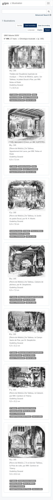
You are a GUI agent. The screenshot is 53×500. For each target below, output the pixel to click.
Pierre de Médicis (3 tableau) (19, 233)
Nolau (34, 94)
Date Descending (44, 25)
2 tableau (13, 166)
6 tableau (13, 408)
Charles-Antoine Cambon (27, 408)
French (47, 30)
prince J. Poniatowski (30, 97)
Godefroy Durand (24, 94)
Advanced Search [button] (42, 15)
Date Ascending (30, 25)
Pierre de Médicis (15, 97)
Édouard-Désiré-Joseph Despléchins (31, 297)
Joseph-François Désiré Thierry (20, 416)
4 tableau (13, 297)
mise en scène (30, 100)
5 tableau (13, 352)
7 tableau (13, 481)
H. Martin (26, 231)
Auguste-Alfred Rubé (17, 100)
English (40, 30)
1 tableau (13, 94)
